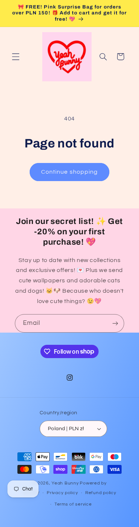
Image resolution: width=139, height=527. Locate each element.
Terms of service (73, 504)
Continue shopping (69, 172)
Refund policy (100, 493)
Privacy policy (62, 493)
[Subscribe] (115, 323)
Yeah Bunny (65, 483)
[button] (15, 56)
